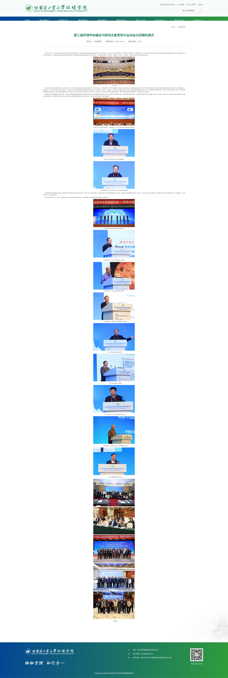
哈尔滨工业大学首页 (167, 4)
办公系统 (181, 4)
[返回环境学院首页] (56, 4)
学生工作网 (191, 4)
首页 (173, 27)
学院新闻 (181, 27)
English (200, 4)
